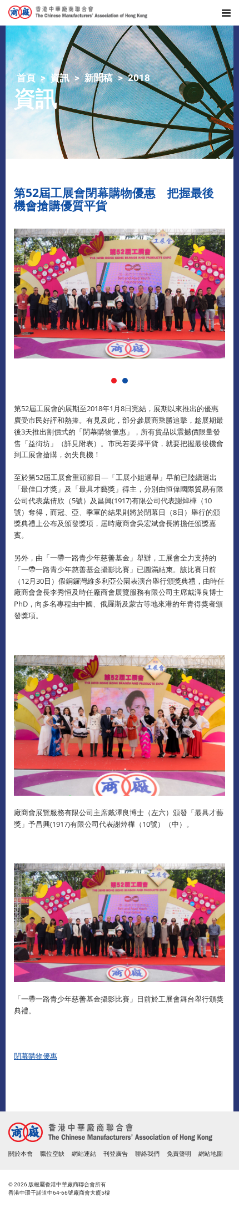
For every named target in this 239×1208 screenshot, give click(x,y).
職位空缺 (52, 1154)
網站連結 (84, 1154)
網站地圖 (210, 1154)
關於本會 (20, 1154)
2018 (139, 77)
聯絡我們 (147, 1154)
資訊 (60, 77)
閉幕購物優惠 (35, 1056)
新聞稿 (98, 77)
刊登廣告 (115, 1154)
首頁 (26, 77)
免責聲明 (179, 1154)
